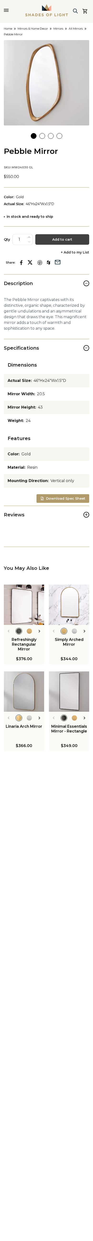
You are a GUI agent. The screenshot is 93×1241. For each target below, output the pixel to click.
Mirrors (58, 28)
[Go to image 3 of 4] (51, 136)
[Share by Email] (58, 261)
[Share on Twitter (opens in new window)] (30, 262)
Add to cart (62, 239)
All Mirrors (76, 28)
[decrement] (29, 241)
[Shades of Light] (46, 10)
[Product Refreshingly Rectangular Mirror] (24, 605)
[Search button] (75, 11)
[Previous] (8, 631)
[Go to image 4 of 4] (59, 136)
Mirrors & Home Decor (33, 28)
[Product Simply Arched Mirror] (69, 605)
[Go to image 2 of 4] (42, 136)
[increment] (29, 237)
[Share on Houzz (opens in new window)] (48, 262)
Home (8, 28)
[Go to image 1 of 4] (33, 136)
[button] (46, 82)
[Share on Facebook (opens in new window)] (21, 262)
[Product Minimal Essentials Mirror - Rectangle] (69, 691)
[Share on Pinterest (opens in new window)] (39, 262)
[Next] (39, 631)
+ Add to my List (75, 252)
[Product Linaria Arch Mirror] (24, 691)
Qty (7, 239)
